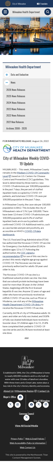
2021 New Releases (15, 122)
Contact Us (43, 391)
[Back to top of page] (47, 469)
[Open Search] (47, 12)
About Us (8, 391)
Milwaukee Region (24, 391)
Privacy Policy (17, 438)
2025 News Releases (15, 96)
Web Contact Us (27, 447)
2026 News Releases (15, 90)
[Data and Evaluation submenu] (7, 75)
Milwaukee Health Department (26, 12)
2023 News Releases (15, 109)
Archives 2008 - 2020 (16, 128)
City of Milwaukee (19, 3)
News (13, 82)
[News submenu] (7, 83)
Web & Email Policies (34, 438)
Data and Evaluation (19, 74)
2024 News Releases (15, 102)
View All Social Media (26, 425)
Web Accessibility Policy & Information (27, 443)
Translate (43, 3)
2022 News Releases (15, 115)
